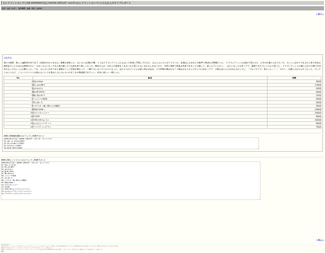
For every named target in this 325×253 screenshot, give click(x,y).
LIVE (8, 8)
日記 (33, 8)
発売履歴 (21, 8)
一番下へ (320, 14)
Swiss (2, 251)
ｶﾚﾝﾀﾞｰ (14, 8)
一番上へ (320, 240)
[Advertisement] (77, 35)
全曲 (28, 8)
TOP (3, 8)
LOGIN (39, 8)
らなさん (8, 57)
